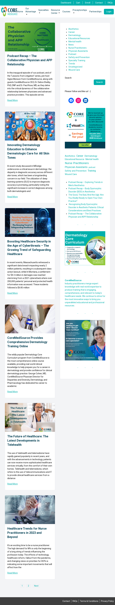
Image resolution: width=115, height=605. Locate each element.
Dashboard (66, 2)
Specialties (43, 10)
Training (92, 170)
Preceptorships (80, 10)
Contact (99, 2)
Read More (12, 100)
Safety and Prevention (79, 57)
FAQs (110, 2)
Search (68, 78)
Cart (78, 2)
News (71, 44)
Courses (66, 11)
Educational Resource (74, 159)
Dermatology (74, 35)
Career (71, 32)
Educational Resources (79, 38)
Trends (71, 63)
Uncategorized (75, 67)
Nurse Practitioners (77, 48)
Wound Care (74, 70)
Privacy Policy (107, 601)
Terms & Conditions (89, 601)
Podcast (72, 54)
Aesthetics (73, 29)
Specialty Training (76, 60)
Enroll (87, 2)
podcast (92, 167)
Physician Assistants (78, 51)
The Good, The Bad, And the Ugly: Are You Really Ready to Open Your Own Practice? (86, 198)
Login (108, 11)
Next (36, 586)
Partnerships (95, 11)
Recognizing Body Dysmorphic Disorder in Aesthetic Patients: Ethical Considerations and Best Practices (86, 207)
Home (20, 11)
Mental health (74, 41)
